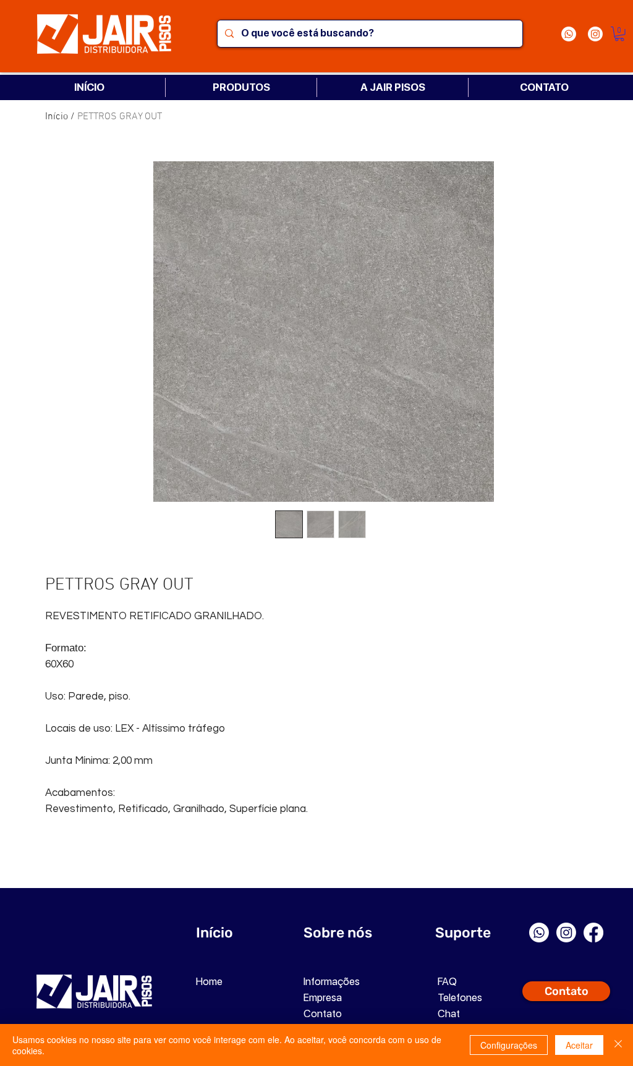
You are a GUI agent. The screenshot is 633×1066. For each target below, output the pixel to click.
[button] (619, 34)
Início (56, 117)
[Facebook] (593, 932)
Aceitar (579, 1045)
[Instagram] (595, 34)
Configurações (508, 1045)
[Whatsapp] (568, 34)
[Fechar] (618, 1045)
